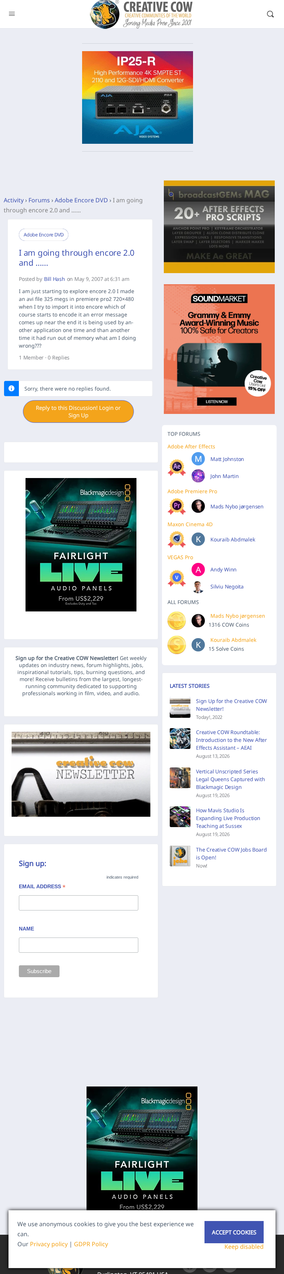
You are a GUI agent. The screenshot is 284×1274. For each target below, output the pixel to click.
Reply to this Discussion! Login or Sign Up (78, 411)
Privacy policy (49, 1244)
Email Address (42, 887)
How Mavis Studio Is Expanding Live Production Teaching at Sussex (228, 818)
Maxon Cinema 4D (190, 524)
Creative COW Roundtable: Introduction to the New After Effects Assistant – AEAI (231, 740)
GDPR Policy (91, 1244)
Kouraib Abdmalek (232, 539)
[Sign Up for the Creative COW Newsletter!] (180, 707)
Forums (39, 200)
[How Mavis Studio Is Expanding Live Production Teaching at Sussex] (180, 816)
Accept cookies (234, 1232)
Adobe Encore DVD (81, 200)
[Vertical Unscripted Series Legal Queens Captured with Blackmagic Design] (180, 777)
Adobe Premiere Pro (192, 491)
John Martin (224, 476)
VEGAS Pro (180, 557)
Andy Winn (223, 569)
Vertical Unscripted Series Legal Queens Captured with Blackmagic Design (230, 779)
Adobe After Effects (191, 446)
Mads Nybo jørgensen (237, 506)
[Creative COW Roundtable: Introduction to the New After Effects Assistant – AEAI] (180, 738)
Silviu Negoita (227, 586)
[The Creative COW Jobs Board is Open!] (180, 856)
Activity (14, 200)
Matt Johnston (227, 458)
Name (26, 929)
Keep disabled (244, 1247)
